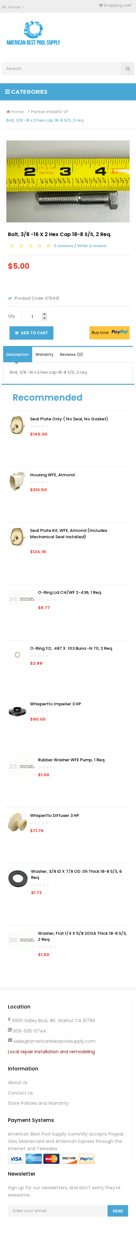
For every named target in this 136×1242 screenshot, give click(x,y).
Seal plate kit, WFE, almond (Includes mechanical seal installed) (68, 533)
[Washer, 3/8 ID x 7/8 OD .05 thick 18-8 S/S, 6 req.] (18, 877)
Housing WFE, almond (52, 475)
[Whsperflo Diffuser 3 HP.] (17, 822)
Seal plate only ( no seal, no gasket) (69, 419)
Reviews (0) (71, 354)
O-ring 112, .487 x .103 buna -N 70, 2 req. (71, 648)
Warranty (44, 354)
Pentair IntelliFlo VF (49, 112)
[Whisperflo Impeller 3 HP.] (17, 710)
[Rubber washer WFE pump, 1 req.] (21, 766)
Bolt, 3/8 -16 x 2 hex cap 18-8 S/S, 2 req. (45, 120)
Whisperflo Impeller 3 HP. (56, 704)
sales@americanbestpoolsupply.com (55, 1041)
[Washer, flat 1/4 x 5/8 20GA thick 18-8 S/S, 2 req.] (21, 939)
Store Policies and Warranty (38, 1103)
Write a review (92, 245)
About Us (18, 1082)
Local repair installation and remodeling (51, 1052)
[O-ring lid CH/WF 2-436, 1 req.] (21, 599)
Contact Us (20, 1093)
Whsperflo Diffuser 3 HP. (55, 815)
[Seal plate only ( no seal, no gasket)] (17, 425)
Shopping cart (116, 5)
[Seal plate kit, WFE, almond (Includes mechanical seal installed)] (17, 537)
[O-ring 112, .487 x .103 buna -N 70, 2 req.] (17, 654)
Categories (28, 92)
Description (17, 354)
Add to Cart (34, 333)
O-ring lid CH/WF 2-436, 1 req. (70, 592)
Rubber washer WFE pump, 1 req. (71, 760)
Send (118, 1211)
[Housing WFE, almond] (17, 481)
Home (17, 112)
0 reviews (63, 245)
